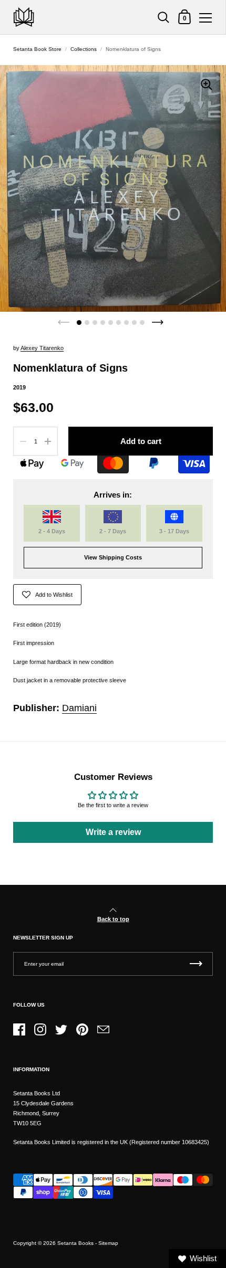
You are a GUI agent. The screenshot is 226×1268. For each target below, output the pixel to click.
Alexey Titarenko (42, 348)
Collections (83, 49)
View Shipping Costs (113, 557)
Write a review (113, 832)
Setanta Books (75, 1243)
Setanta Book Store (37, 49)
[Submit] (196, 964)
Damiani (79, 708)
